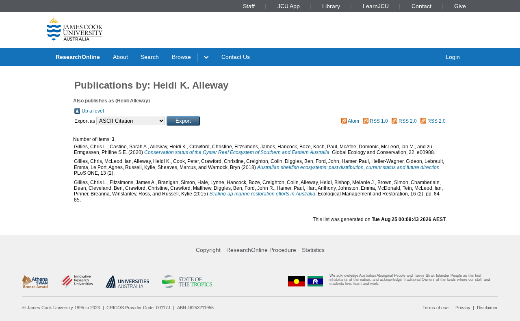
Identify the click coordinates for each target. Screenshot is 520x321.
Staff (249, 6)
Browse (181, 57)
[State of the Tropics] (187, 281)
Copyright (208, 250)
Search (150, 57)
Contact (421, 6)
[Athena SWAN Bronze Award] (35, 281)
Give (460, 6)
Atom (353, 121)
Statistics (313, 250)
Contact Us (235, 57)
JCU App (288, 6)
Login (453, 57)
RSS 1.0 (379, 121)
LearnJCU (376, 6)
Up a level (93, 111)
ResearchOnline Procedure (261, 250)
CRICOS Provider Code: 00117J (138, 307)
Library (331, 6)
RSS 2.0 (408, 121)
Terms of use (435, 307)
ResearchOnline (78, 57)
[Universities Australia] (127, 281)
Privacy (462, 307)
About (120, 57)
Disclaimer (487, 307)
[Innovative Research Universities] (77, 281)
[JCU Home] (75, 28)
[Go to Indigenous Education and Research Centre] (296, 281)
